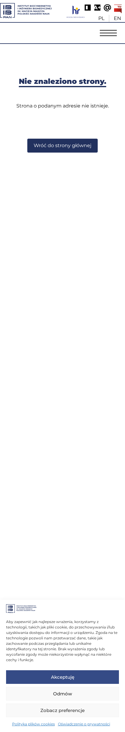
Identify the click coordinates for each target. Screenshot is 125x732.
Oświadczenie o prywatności (84, 724)
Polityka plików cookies (33, 724)
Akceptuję (62, 677)
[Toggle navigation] (108, 32)
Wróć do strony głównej (62, 145)
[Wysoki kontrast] (88, 8)
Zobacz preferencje (62, 710)
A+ (97, 8)
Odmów (62, 694)
